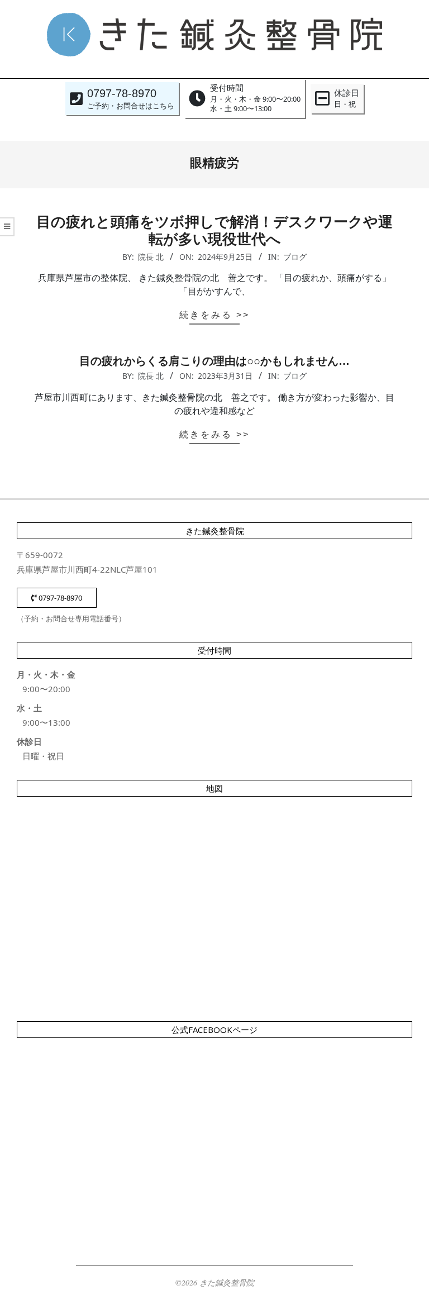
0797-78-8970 (59, 598)
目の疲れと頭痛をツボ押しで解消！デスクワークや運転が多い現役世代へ (214, 230)
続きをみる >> (214, 315)
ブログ (295, 256)
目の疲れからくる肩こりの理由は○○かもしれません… (214, 361)
